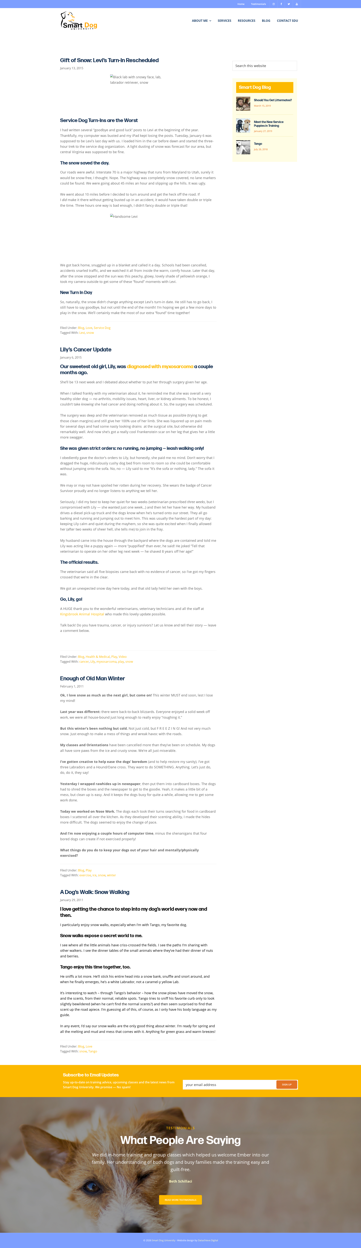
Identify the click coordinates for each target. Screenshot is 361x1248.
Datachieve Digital (208, 1240)
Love (89, 328)
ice (94, 875)
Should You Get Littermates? (273, 100)
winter (111, 875)
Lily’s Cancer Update (85, 349)
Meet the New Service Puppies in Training (269, 123)
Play (114, 657)
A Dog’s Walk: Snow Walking (94, 892)
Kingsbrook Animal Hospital (82, 614)
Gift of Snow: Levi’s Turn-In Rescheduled (109, 60)
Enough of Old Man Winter (92, 678)
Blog (81, 328)
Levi (82, 333)
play (121, 661)
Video (123, 657)
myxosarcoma (106, 661)
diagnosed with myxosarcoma (160, 367)
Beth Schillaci (180, 1181)
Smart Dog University (163, 1240)
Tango (92, 1051)
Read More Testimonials (180, 1199)
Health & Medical (98, 657)
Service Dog (102, 328)
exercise (85, 875)
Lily (92, 661)
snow (90, 333)
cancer (84, 661)
